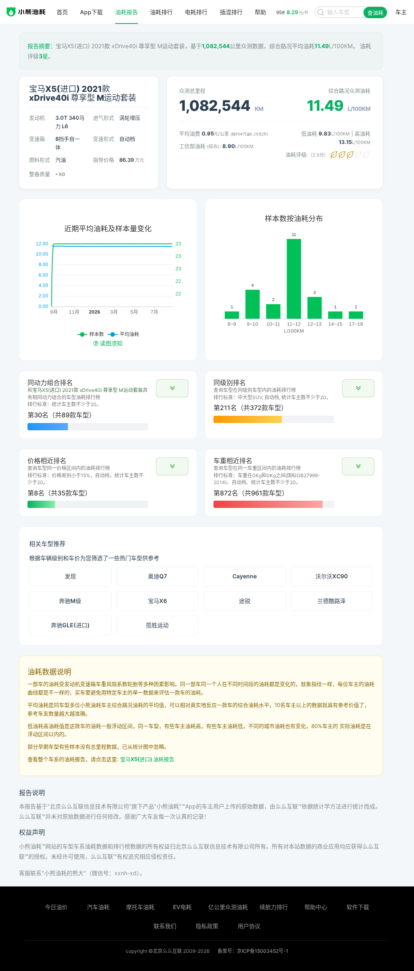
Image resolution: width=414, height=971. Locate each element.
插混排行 (231, 12)
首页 (62, 12)
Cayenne (244, 576)
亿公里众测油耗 (228, 906)
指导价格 (103, 160)
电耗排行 (196, 12)
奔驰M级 (70, 600)
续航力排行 (274, 906)
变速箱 (37, 138)
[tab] (107, 404)
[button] (172, 388)
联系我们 (165, 925)
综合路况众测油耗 (349, 90)
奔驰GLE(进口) (70, 625)
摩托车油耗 (140, 906)
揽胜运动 (157, 625)
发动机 (37, 117)
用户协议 (249, 925)
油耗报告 (126, 12)
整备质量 (39, 174)
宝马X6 (157, 600)
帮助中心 (315, 906)
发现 (70, 576)
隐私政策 (207, 925)
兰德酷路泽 (331, 600)
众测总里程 (192, 90)
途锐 (244, 600)
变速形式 (103, 138)
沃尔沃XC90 (331, 576)
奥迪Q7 (157, 576)
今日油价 (56, 906)
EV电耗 (182, 906)
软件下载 (357, 906)
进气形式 (103, 117)
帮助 (260, 12)
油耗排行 (161, 12)
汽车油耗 (98, 906)
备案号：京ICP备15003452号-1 (253, 951)
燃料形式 (39, 160)
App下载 (91, 12)
